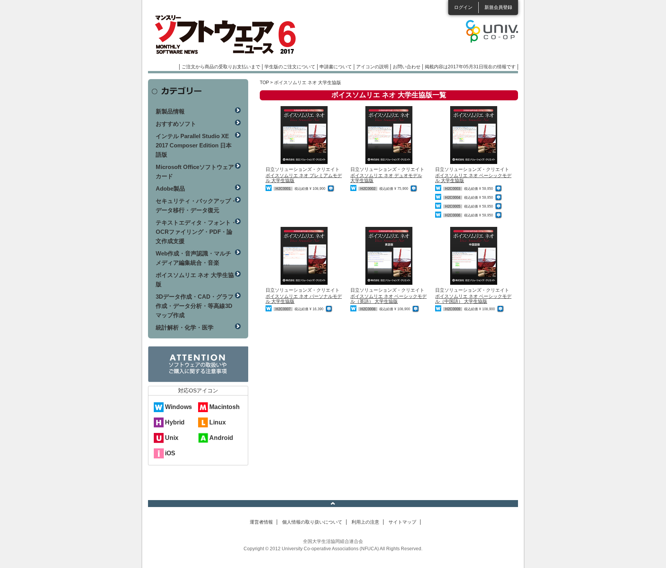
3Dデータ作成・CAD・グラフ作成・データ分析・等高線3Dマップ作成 (195, 305)
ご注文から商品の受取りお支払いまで (221, 66)
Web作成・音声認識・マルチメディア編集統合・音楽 (193, 258)
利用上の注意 (365, 522)
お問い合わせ (406, 66)
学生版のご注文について (289, 66)
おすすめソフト (176, 123)
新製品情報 (170, 111)
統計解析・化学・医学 (185, 327)
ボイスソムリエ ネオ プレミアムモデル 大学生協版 (304, 178)
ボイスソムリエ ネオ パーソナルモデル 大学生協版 (304, 299)
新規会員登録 (498, 7)
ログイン (463, 7)
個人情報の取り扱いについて (312, 522)
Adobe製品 (170, 188)
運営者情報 (261, 522)
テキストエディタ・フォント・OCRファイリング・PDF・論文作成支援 (196, 231)
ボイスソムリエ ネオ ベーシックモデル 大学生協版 (473, 178)
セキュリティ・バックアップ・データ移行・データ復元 (196, 205)
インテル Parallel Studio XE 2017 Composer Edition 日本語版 (194, 145)
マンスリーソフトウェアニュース (229, 34)
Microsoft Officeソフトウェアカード (195, 171)
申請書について (336, 66)
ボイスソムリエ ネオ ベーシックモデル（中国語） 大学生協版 (473, 299)
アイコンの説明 (372, 66)
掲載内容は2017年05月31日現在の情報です (470, 66)
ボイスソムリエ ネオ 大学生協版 (195, 279)
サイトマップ (402, 522)
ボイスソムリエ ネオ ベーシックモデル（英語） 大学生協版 (388, 299)
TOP (264, 82)
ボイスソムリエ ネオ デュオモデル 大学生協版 (386, 178)
